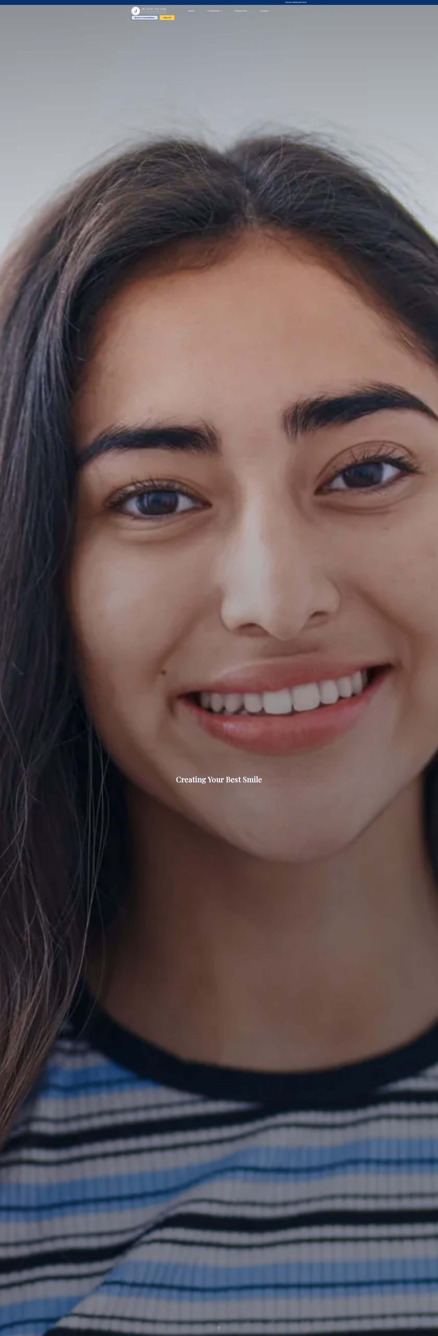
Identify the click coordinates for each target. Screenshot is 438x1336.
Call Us (167, 18)
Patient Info (241, 11)
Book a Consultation (145, 18)
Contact (264, 11)
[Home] (148, 11)
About (191, 11)
